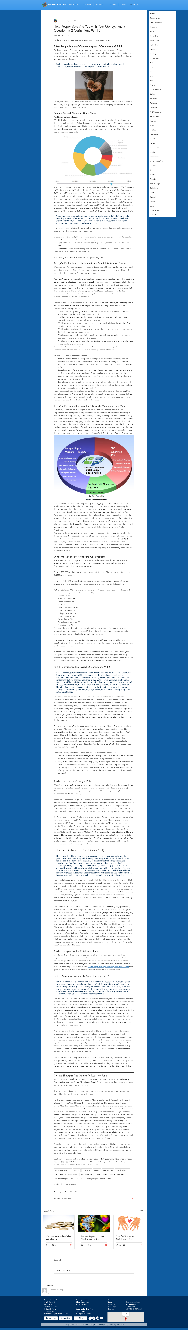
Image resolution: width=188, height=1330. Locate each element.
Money (76, 1170)
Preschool (131, 1306)
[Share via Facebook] (55, 1192)
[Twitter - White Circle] (94, 1318)
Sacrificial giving (122, 1170)
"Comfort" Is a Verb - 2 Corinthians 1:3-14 (125, 1237)
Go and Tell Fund (77, 1179)
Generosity (87, 1170)
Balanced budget (61, 1179)
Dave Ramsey (108, 1170)
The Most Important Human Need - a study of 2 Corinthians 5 (92, 1237)
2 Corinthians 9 (86, 1174)
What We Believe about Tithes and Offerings (58, 1237)
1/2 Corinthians (71, 1184)
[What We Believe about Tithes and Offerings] (58, 1223)
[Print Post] (76, 1192)
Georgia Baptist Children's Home (99, 1179)
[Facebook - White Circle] (90, 1318)
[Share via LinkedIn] (65, 1192)
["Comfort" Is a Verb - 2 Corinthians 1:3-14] (129, 1223)
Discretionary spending (118, 1174)
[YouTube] (101, 1318)
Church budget (101, 1174)
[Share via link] (71, 1192)
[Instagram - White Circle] (97, 1318)
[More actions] (133, 20)
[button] (51, 1318)
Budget (97, 1170)
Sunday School (59, 1184)
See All (142, 1211)
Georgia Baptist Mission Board (66, 1174)
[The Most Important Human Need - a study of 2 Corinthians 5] (94, 1223)
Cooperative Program (62, 1170)
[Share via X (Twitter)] (60, 1192)
